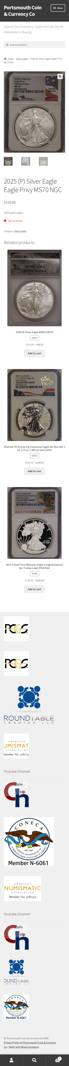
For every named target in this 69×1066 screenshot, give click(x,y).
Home (11, 58)
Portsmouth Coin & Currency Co (23, 10)
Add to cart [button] (34, 353)
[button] (60, 76)
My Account (11, 1060)
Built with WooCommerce (24, 1047)
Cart (53, 1057)
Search (34, 1060)
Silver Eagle (22, 58)
